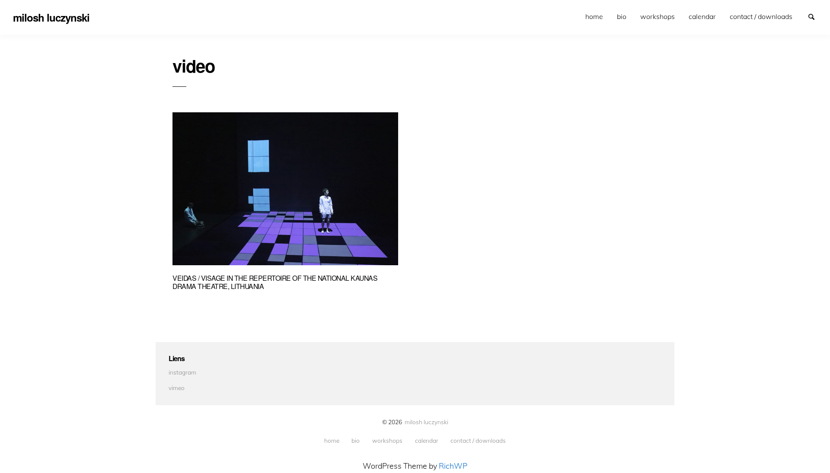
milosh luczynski (426, 421)
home (594, 16)
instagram (182, 372)
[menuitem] (594, 16)
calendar (702, 16)
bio (621, 16)
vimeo (177, 387)
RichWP (453, 465)
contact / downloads (761, 16)
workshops (657, 16)
